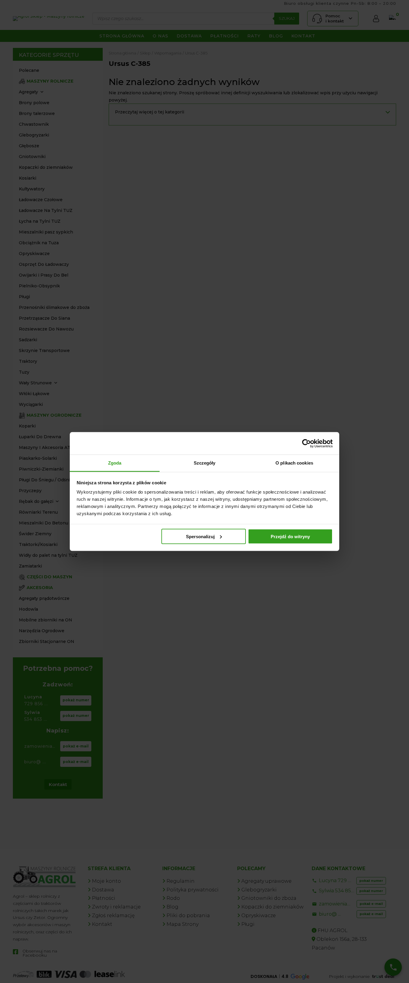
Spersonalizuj (200, 536)
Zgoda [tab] (115, 462)
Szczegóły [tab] (205, 462)
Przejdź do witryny (290, 536)
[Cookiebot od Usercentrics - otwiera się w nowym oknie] (306, 443)
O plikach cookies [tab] (294, 462)
